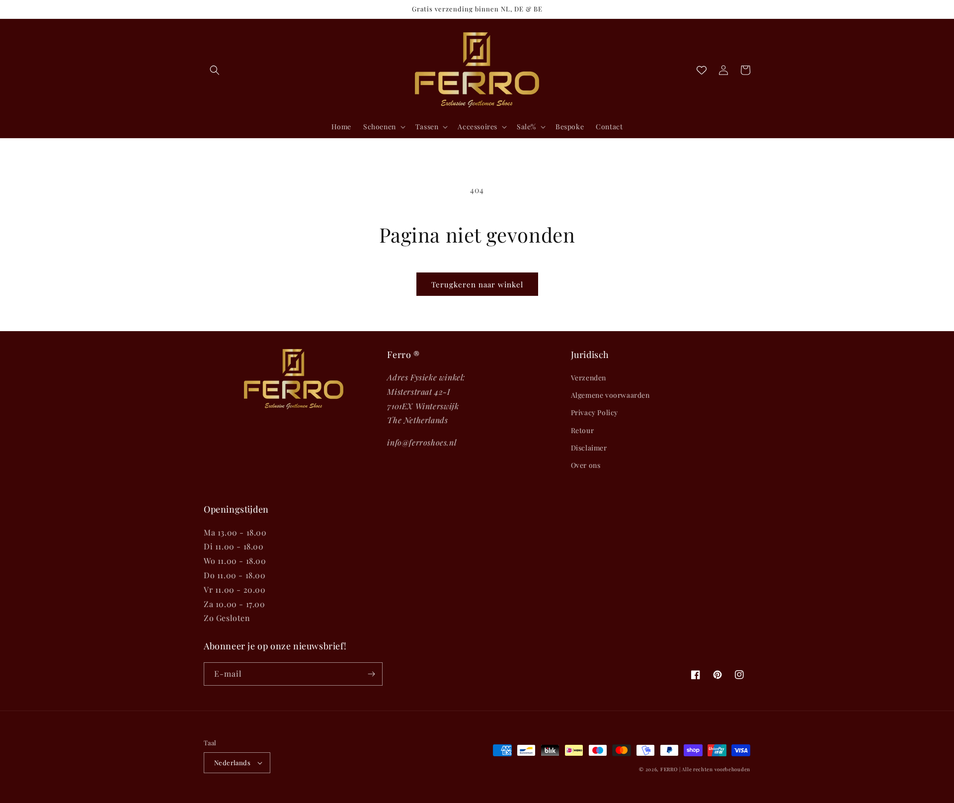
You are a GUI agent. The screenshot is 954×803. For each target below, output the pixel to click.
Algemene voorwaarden (610, 395)
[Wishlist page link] (702, 70)
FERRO (669, 769)
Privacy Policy (594, 412)
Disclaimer (589, 447)
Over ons (586, 465)
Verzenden (588, 377)
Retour (582, 430)
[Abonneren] (371, 674)
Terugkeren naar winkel (477, 284)
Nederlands (232, 762)
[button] (215, 70)
